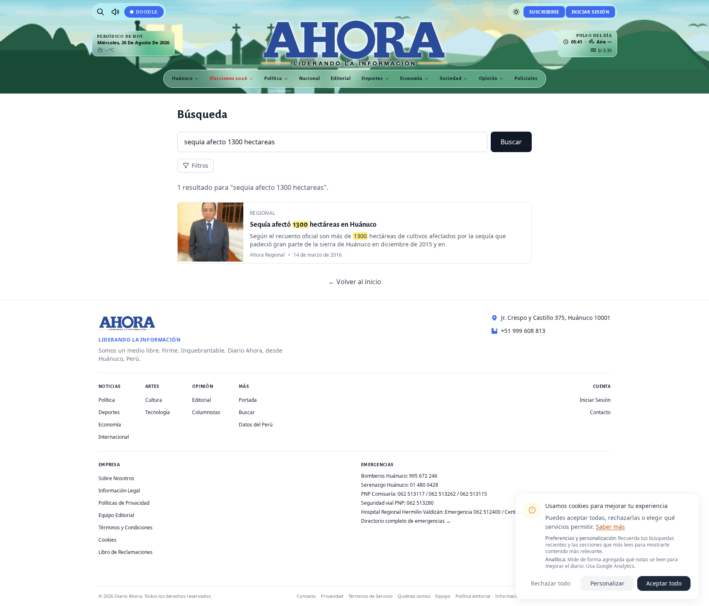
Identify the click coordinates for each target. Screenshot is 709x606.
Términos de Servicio (370, 596)
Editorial (341, 78)
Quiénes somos (414, 596)
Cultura (153, 399)
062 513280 (420, 502)
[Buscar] (100, 11)
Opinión (488, 78)
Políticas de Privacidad (123, 502)
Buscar (511, 141)
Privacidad (332, 596)
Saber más (610, 527)
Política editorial (472, 596)
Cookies (107, 539)
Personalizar (607, 583)
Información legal (514, 596)
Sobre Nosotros (116, 478)
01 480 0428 (424, 484)
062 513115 (473, 493)
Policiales (526, 78)
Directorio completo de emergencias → (406, 520)
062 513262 (442, 493)
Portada (248, 399)
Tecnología (157, 412)
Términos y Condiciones (125, 527)
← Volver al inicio (354, 281)
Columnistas (206, 412)
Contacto (600, 412)
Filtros (200, 165)
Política (273, 78)
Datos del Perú (255, 424)
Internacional (113, 436)
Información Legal (119, 490)
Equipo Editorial (116, 515)
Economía (411, 78)
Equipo (443, 596)
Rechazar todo (550, 583)
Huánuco (182, 78)
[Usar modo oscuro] (516, 11)
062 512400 (487, 511)
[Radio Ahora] (115, 11)
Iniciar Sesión (590, 12)
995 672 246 (423, 475)
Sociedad (450, 78)
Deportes (372, 78)
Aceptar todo (664, 583)
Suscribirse (544, 12)
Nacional (309, 78)
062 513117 (411, 493)
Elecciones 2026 (228, 78)
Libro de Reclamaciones (125, 552)
